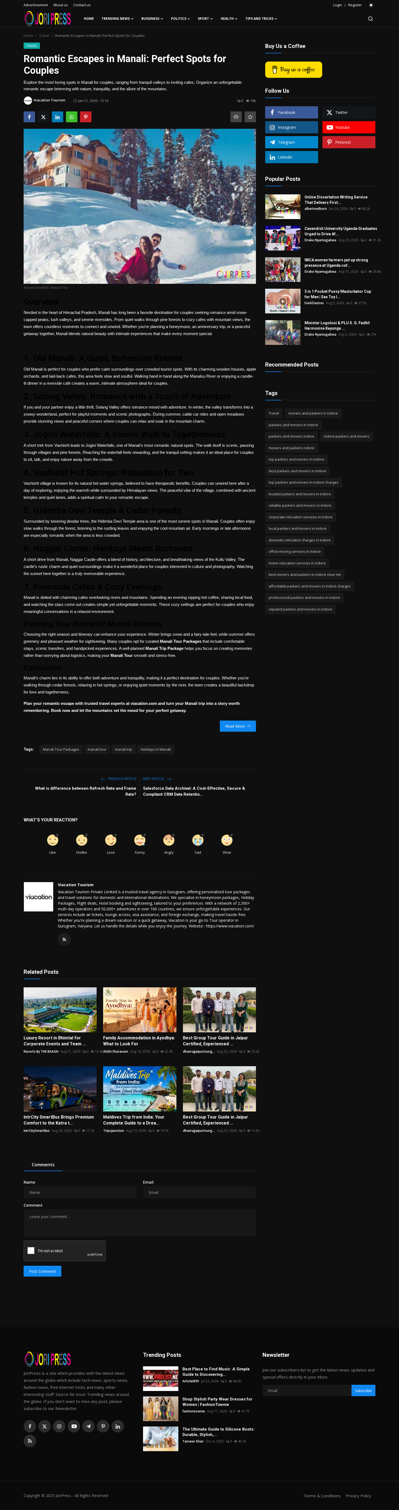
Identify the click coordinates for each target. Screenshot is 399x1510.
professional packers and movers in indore (304, 597)
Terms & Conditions (322, 1495)
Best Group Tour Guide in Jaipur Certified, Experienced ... (215, 1040)
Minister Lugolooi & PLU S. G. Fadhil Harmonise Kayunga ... (337, 325)
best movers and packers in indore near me (305, 574)
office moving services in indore (295, 551)
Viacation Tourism (76, 884)
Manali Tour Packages (61, 749)
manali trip (123, 749)
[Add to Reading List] (250, 116)
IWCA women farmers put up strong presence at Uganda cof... (336, 263)
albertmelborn (316, 208)
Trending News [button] (116, 18)
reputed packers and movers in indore (300, 609)
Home (89, 18)
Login (337, 4)
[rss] (30, 1441)
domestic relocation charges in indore (300, 540)
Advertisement (36, 4)
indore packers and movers (346, 436)
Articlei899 (190, 1381)
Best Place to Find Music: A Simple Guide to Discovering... (216, 1372)
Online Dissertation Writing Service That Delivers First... (336, 200)
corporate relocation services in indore (300, 517)
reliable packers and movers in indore (300, 505)
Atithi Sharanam (115, 1051)
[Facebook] (30, 1426)
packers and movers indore (291, 436)
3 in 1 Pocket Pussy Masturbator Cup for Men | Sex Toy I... (338, 294)
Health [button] (227, 18)
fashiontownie (193, 1411)
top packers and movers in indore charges (303, 482)
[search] (370, 19)
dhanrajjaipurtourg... (199, 1051)
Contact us (82, 4)
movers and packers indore (291, 447)
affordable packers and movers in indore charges (310, 586)
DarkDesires (314, 303)
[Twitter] (44, 1426)
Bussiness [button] (150, 18)
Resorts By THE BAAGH (41, 1051)
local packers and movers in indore (298, 528)
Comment (33, 1205)
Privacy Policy (358, 1495)
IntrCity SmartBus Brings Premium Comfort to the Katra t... (59, 1120)
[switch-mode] (371, 5)
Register (355, 4)
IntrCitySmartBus (37, 1130)
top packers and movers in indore (296, 459)
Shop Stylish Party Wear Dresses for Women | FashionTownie (217, 1402)
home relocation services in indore (297, 563)
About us (60, 4)
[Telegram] (88, 1426)
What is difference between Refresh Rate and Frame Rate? (85, 791)
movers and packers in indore (313, 413)
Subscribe (363, 1390)
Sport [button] (203, 18)
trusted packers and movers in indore (300, 493)
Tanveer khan (193, 1441)
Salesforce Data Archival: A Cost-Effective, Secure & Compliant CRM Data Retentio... (194, 791)
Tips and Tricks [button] (259, 18)
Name (29, 1182)
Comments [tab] (43, 1165)
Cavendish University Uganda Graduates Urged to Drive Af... (341, 231)
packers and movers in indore (293, 424)
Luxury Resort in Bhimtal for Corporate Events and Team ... (55, 1040)
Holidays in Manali (156, 749)
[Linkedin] (118, 1426)
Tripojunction (113, 1130)
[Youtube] (74, 1426)
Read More (235, 726)
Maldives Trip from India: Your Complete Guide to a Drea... (133, 1120)
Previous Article (121, 778)
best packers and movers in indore (297, 470)
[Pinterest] (103, 1426)
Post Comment (42, 1271)
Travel (44, 35)
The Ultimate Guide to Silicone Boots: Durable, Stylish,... (218, 1432)
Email (148, 1182)
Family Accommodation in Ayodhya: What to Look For (139, 1040)
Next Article (154, 778)
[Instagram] (59, 1426)
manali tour (97, 749)
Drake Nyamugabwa (320, 240)
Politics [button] (178, 18)
